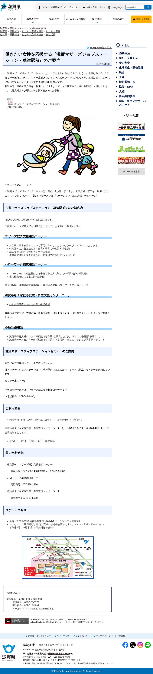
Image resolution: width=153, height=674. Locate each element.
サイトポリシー (82, 636)
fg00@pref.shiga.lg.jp (43, 608)
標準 (71, 7)
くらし (25, 28)
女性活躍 (50, 34)
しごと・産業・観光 (32, 31)
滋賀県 (3, 28)
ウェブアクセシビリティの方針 (110, 636)
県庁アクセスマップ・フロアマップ (56, 645)
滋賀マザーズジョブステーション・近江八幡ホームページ (65, 195)
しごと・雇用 (53, 31)
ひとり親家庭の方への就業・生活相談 (29, 304)
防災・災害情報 (142, 19)
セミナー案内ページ (15, 380)
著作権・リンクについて (39, 636)
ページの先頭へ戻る (101, 47)
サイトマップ (63, 636)
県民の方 (14, 28)
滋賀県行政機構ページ (58, 653)
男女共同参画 (39, 28)
